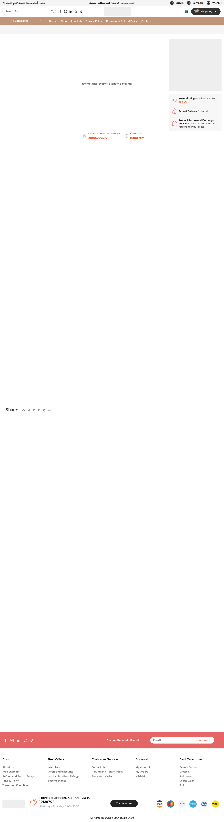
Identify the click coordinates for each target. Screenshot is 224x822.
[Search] (52, 11)
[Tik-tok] (81, 11)
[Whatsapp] (76, 11)
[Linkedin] (71, 11)
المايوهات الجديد (99, 2)
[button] (176, 3)
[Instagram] (65, 11)
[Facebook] (60, 11)
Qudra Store (127, 817)
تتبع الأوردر (11, 2)
